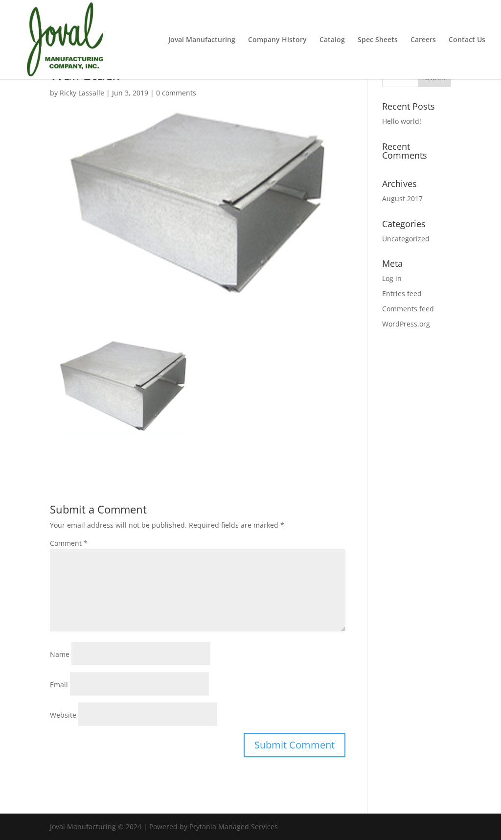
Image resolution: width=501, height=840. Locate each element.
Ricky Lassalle (82, 92)
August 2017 (402, 198)
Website (63, 715)
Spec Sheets (378, 40)
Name (59, 654)
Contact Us (467, 40)
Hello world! (401, 121)
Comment (69, 543)
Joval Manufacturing (201, 40)
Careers (423, 40)
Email (59, 684)
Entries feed (402, 293)
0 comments (176, 92)
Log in (392, 278)
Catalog (332, 40)
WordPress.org (406, 323)
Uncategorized (406, 238)
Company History (277, 40)
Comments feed (408, 308)
